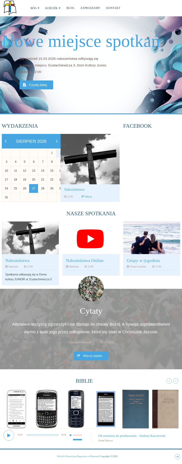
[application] (43, 437)
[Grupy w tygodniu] (151, 238)
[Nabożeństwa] (30, 238)
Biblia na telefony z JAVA (76, 403)
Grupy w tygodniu (143, 260)
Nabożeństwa (17, 260)
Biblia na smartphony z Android (17, 403)
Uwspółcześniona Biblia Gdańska (138, 403)
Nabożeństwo (74, 189)
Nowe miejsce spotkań (81, 41)
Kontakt (113, 7)
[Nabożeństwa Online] (90, 238)
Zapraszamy (90, 7)
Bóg (34, 8)
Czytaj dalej (38, 85)
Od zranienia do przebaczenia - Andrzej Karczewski (131, 435)
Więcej (88, 196)
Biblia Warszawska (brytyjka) (165, 403)
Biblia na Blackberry (46, 400)
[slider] (78, 433)
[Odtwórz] (9, 435)
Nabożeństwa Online (84, 260)
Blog (70, 7)
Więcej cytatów (92, 355)
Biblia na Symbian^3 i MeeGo (105, 403)
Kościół (51, 8)
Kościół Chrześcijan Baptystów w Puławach (78, 456)
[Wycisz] (74, 438)
